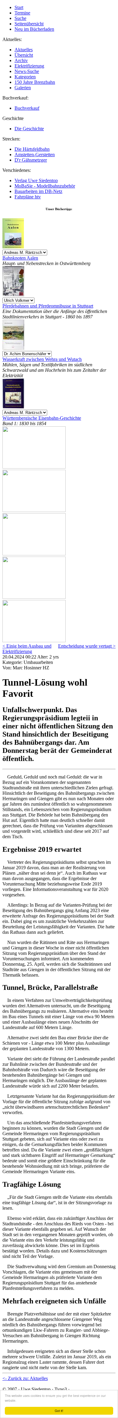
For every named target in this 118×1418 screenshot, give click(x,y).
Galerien (23, 87)
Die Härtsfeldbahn (32, 149)
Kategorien (25, 76)
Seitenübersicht (29, 23)
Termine (22, 12)
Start (19, 7)
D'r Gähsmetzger (31, 160)
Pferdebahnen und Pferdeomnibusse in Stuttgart (47, 305)
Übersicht (24, 55)
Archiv (21, 60)
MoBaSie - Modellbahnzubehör (45, 185)
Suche (20, 18)
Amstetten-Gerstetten (35, 154)
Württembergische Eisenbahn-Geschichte (41, 418)
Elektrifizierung (29, 65)
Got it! (59, 1410)
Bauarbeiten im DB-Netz (38, 191)
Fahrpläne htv (28, 196)
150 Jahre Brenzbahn (35, 82)
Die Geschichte (29, 128)
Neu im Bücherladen (34, 29)
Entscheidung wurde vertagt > (87, 646)
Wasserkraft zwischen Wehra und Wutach (42, 359)
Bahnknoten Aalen (20, 258)
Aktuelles (24, 49)
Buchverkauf (27, 108)
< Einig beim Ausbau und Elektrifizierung (26, 648)
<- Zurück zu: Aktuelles (25, 1378)
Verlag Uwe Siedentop (36, 180)
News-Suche (27, 71)
